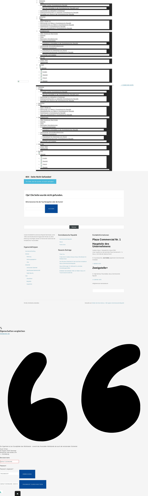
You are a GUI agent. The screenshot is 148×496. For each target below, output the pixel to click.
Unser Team (44, 60)
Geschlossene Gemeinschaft (33, 270)
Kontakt (41, 65)
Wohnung (29, 256)
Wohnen (27, 254)
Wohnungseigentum (31, 259)
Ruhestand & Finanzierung (48, 48)
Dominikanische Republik (66, 239)
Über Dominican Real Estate (49, 34)
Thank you (62, 254)
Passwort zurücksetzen (33, 484)
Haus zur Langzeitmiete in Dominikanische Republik (56, 28)
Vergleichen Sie (5, 334)
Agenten (42, 35)
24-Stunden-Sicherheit (32, 267)
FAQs (42, 37)
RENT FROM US (45, 21)
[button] (74, 84)
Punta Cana (62, 244)
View (26, 275)
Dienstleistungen (44, 31)
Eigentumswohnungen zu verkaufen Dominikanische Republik (59, 12)
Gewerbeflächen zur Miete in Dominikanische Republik (57, 25)
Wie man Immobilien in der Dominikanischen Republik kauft (60, 8)
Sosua (61, 242)
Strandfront (29, 278)
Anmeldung (27, 474)
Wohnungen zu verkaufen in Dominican (52, 11)
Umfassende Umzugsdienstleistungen (52, 46)
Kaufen (41, 2)
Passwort (3, 466)
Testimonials (44, 62)
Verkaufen (41, 103)
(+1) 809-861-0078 (96, 279)
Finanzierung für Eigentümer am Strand (54, 50)
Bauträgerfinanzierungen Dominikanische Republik (57, 52)
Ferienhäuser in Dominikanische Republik (52, 26)
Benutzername (5, 458)
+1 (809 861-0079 (96, 263)
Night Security (30, 273)
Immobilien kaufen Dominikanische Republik (53, 5)
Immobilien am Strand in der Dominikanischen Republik (57, 14)
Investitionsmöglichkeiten (48, 40)
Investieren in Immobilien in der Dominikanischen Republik (60, 43)
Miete (41, 19)
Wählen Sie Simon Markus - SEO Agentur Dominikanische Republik (108, 303)
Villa (28, 262)
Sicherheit (27, 265)
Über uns (42, 58)
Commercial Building (30, 251)
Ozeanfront (29, 284)
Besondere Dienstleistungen (49, 39)
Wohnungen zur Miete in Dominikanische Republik (55, 23)
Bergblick (29, 281)
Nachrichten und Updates (48, 55)
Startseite (41, 87)
